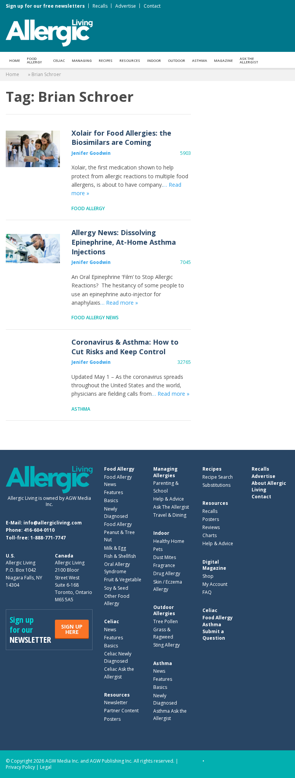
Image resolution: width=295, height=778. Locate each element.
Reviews (211, 527)
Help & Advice (168, 499)
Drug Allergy (166, 573)
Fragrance (164, 565)
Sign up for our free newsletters (45, 6)
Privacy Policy (20, 767)
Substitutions (216, 485)
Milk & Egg (115, 548)
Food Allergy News (95, 317)
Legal (45, 767)
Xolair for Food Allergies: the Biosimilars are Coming (33, 148)
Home (14, 60)
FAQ (207, 592)
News (110, 629)
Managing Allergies (165, 472)
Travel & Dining (169, 515)
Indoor (154, 60)
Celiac (59, 60)
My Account (214, 584)
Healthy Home (168, 541)
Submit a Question (213, 634)
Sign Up (72, 629)
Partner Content (121, 710)
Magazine (223, 60)
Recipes (106, 60)
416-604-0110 (39, 530)
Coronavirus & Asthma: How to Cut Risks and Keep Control (33, 357)
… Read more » (119, 302)
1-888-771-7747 (48, 537)
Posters (112, 719)
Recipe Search (217, 477)
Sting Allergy (166, 645)
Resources (129, 60)
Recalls (100, 6)
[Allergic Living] (49, 32)
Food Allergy (34, 60)
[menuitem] (14, 60)
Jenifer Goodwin (91, 153)
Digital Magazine (214, 565)
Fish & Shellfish (120, 556)
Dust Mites (164, 557)
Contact (152, 6)
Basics (111, 500)
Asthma (199, 60)
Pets (157, 549)
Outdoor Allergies (164, 610)
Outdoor (176, 60)
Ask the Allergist (249, 60)
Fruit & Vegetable (122, 579)
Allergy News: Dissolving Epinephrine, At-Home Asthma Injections (33, 248)
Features (113, 492)
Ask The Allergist (171, 507)
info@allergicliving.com (52, 522)
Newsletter (116, 702)
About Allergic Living (269, 486)
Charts (209, 535)
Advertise (125, 6)
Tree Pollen (165, 621)
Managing (82, 60)
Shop (208, 576)
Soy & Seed (116, 588)
